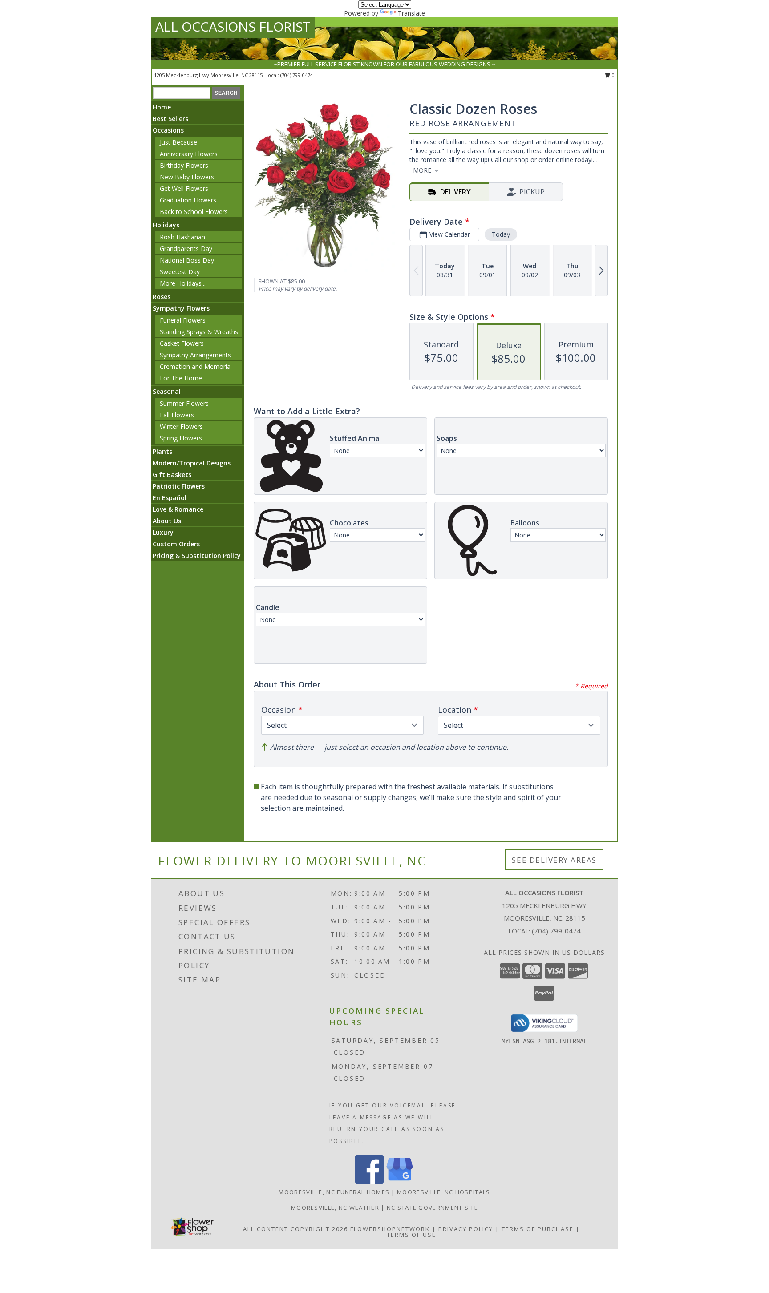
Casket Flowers (182, 343)
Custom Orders (176, 544)
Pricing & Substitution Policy (197, 555)
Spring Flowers (181, 438)
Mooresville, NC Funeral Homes (334, 1192)
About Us (167, 521)
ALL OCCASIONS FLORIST (233, 26)
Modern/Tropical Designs (192, 463)
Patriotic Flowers (179, 486)
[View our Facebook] (369, 1181)
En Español (169, 497)
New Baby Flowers (187, 177)
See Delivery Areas (554, 860)
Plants (162, 451)
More (422, 170)
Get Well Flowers (184, 188)
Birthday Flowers (184, 165)
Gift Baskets (172, 474)
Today (501, 234)
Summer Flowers (184, 403)
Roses (161, 296)
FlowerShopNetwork (390, 1229)
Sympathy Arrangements (195, 355)
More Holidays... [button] (183, 283)
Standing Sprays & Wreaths (199, 331)
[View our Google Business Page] (399, 1181)
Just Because (178, 142)
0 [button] (612, 75)
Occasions (168, 130)
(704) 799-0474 (296, 75)
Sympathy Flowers (181, 308)
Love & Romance (178, 509)
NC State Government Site (432, 1208)
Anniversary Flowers (189, 154)
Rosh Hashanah (182, 237)
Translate (411, 13)
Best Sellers (170, 118)
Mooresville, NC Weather (335, 1208)
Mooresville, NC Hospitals (443, 1192)
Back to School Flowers (194, 211)
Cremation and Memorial (196, 366)
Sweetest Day (180, 271)
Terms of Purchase (538, 1229)
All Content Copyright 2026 (295, 1229)
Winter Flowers (181, 426)
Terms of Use (411, 1235)
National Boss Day (187, 260)
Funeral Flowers (183, 320)
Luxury (163, 532)
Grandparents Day (186, 248)
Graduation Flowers (188, 200)
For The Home (181, 378)
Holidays (166, 225)
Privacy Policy (465, 1229)
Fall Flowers (177, 415)
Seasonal (167, 391)
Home (162, 107)
